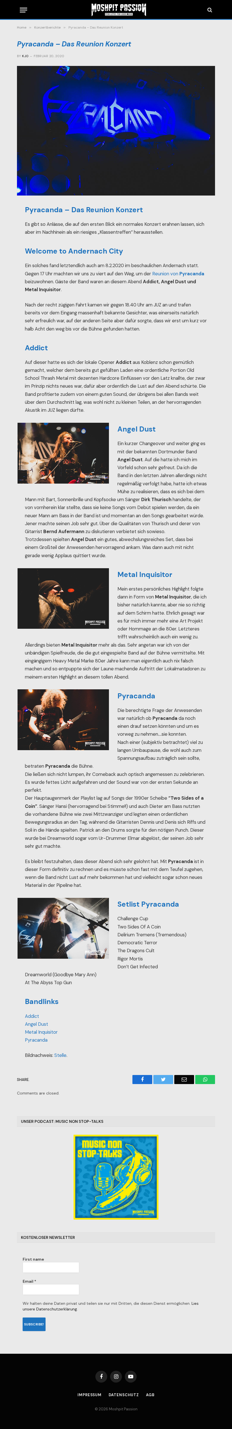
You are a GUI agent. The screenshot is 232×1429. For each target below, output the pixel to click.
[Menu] (23, 10)
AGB (150, 1394)
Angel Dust (36, 1024)
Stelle (60, 1055)
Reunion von (178, 274)
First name (33, 1259)
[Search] (209, 10)
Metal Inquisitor (41, 1032)
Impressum (90, 1394)
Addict (32, 1016)
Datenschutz (124, 1394)
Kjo (25, 56)
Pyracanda (36, 1040)
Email (29, 1281)
